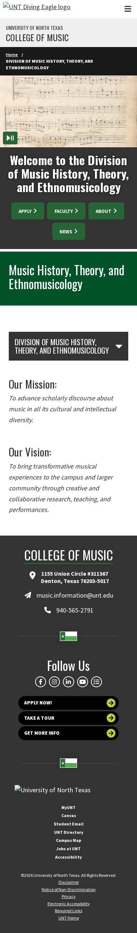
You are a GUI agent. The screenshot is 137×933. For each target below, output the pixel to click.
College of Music (37, 37)
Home (12, 54)
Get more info (42, 733)
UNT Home (68, 918)
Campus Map (68, 840)
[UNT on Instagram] (54, 681)
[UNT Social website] (96, 681)
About (104, 211)
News (66, 232)
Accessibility (68, 857)
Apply (26, 211)
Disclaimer (68, 882)
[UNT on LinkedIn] (68, 681)
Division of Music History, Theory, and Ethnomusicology (62, 346)
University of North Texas (34, 27)
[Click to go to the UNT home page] (37, 9)
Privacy (69, 896)
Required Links (68, 910)
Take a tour (39, 718)
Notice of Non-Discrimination (69, 889)
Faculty (64, 211)
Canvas (68, 815)
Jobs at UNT (68, 848)
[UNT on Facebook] (40, 681)
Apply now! (38, 703)
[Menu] (128, 8)
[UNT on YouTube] (82, 681)
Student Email (69, 824)
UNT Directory (68, 832)
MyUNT (68, 807)
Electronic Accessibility (68, 903)
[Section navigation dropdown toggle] (118, 346)
